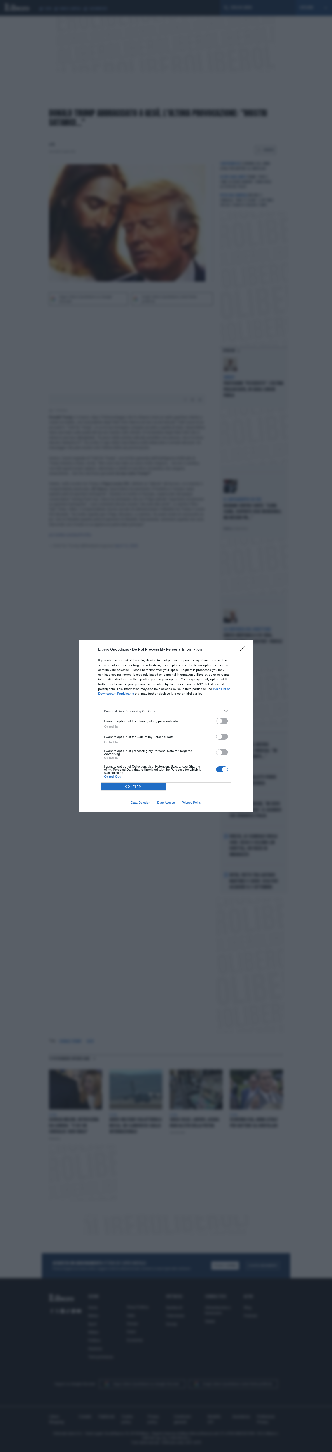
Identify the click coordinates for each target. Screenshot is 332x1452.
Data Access (166, 802)
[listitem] (166, 711)
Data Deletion (140, 802)
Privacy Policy (191, 802)
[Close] (244, 649)
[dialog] (166, 726)
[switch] (222, 721)
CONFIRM (133, 786)
